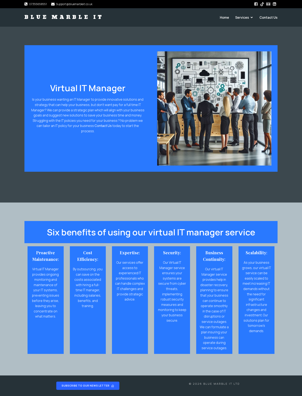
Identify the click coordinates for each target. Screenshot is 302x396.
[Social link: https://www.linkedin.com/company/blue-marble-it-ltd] (274, 4)
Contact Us (268, 17)
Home (224, 17)
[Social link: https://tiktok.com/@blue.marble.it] (262, 4)
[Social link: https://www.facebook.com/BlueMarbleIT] (256, 4)
